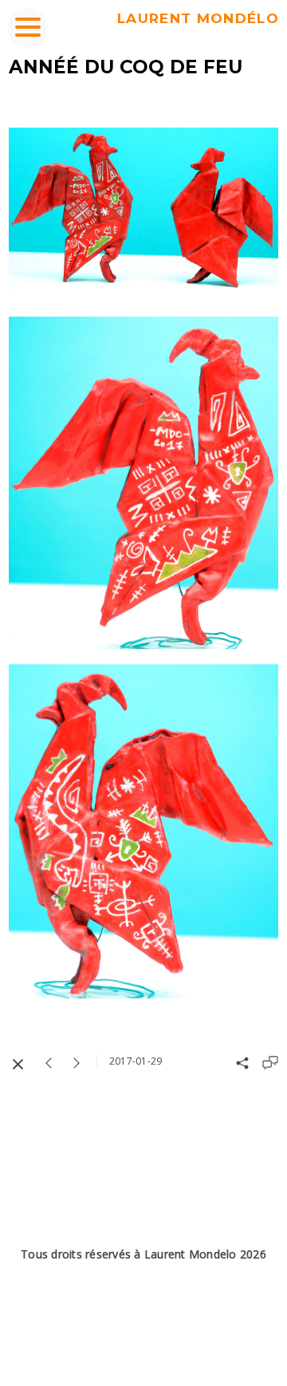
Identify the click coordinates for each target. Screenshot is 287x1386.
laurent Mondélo (198, 18)
